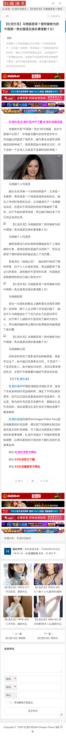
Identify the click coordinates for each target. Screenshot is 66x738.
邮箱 (11, 687)
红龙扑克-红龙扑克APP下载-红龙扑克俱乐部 (35, 121)
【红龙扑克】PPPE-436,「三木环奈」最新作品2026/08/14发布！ (16, 623)
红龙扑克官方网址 (26, 452)
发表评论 (55, 16)
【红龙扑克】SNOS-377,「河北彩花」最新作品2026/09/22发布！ (16, 591)
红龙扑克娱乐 (19, 8)
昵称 (11, 679)
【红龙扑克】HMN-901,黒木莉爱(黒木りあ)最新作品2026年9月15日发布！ (48, 623)
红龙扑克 (14, 419)
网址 (8, 695)
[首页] (61, 714)
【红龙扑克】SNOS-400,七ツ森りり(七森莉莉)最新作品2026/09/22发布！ (48, 591)
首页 (7, 8)
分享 (45, 481)
